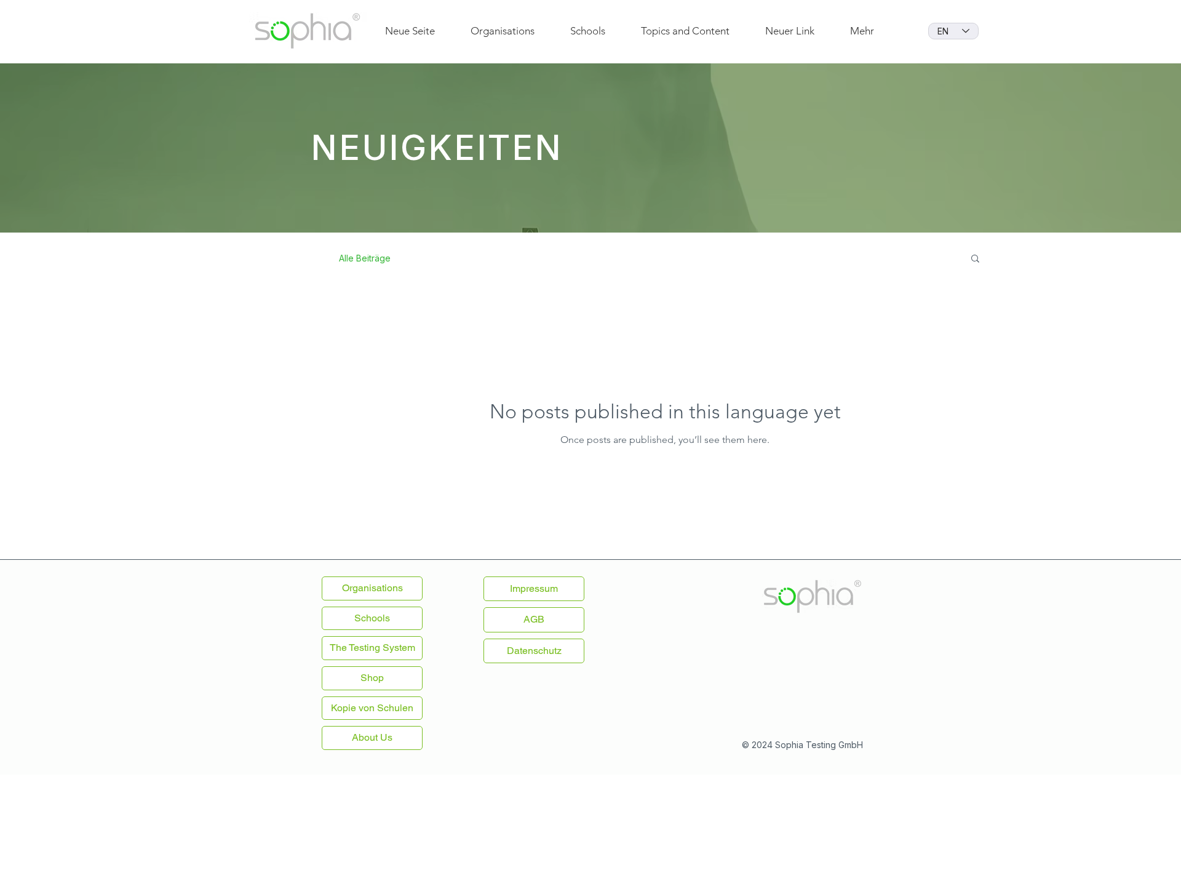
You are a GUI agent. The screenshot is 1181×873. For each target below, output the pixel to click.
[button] (975, 259)
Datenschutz (534, 650)
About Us (372, 737)
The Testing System (372, 647)
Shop (372, 678)
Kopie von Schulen (372, 708)
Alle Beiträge (365, 258)
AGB (533, 619)
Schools (372, 618)
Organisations (372, 588)
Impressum (534, 588)
